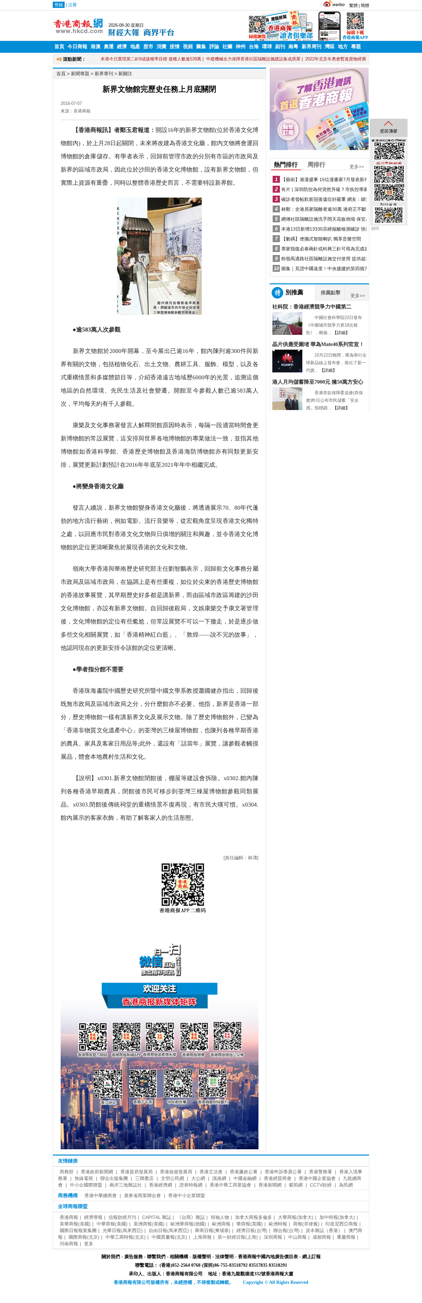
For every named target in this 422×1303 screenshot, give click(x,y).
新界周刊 (311, 46)
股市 (148, 46)
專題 (356, 46)
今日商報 (77, 46)
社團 (227, 46)
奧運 (109, 46)
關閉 (375, 228)
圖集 (201, 46)
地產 (135, 46)
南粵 (293, 46)
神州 (241, 46)
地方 (343, 46)
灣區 (330, 46)
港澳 (96, 46)
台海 (254, 46)
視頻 (188, 46)
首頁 (59, 46)
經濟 (122, 46)
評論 (214, 46)
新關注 (125, 73)
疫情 (175, 46)
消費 (161, 46)
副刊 (280, 46)
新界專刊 (104, 73)
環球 (267, 46)
